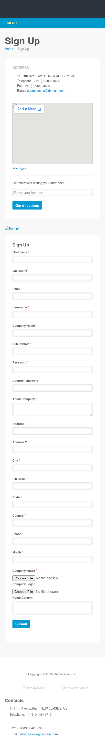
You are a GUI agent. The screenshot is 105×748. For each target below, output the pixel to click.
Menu (12, 23)
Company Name (24, 325)
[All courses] (12, 228)
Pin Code (19, 478)
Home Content (22, 597)
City (16, 460)
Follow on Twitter (34, 688)
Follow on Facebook (74, 688)
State (17, 497)
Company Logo (23, 584)
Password (20, 362)
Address (19, 423)
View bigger (19, 168)
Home (9, 48)
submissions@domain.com (46, 90)
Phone (17, 533)
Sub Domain (21, 343)
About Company (24, 399)
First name (20, 252)
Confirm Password (26, 380)
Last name (20, 270)
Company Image (24, 570)
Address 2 (20, 442)
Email (17, 288)
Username (20, 307)
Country (19, 515)
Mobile (17, 552)
